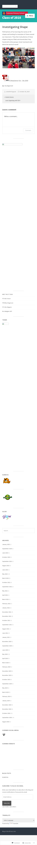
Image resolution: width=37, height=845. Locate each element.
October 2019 (6, 679)
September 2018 (7, 717)
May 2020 (4, 654)
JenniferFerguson (11, 91)
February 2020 (6, 667)
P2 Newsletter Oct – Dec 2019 (18, 81)
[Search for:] (18, 530)
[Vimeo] (3, 734)
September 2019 (7, 684)
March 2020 (5, 662)
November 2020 (6, 641)
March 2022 (5, 599)
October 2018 (6, 713)
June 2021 (5, 633)
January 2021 (6, 637)
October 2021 (6, 620)
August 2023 (5, 565)
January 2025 (6, 544)
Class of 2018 (11, 18)
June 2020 (5, 650)
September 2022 (7, 586)
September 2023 (7, 561)
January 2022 (6, 608)
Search (16, 6)
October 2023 (6, 557)
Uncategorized (8, 86)
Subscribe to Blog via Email (12, 786)
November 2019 (6, 675)
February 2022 (6, 603)
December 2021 (6, 612)
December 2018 (6, 705)
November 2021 (6, 616)
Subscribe (7, 803)
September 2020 (7, 646)
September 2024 (7, 548)
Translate (15, 823)
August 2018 (5, 722)
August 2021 (5, 629)
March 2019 (5, 692)
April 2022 (5, 595)
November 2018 (6, 709)
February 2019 (6, 696)
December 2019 (6, 671)
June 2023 (5, 570)
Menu (31, 16)
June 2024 (5, 553)
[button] (5, 51)
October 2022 (6, 582)
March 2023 (5, 578)
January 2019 (6, 701)
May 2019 (4, 688)
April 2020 (5, 658)
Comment (28, 130)
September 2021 (7, 624)
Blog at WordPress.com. (9, 831)
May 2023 (4, 574)
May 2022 (4, 591)
